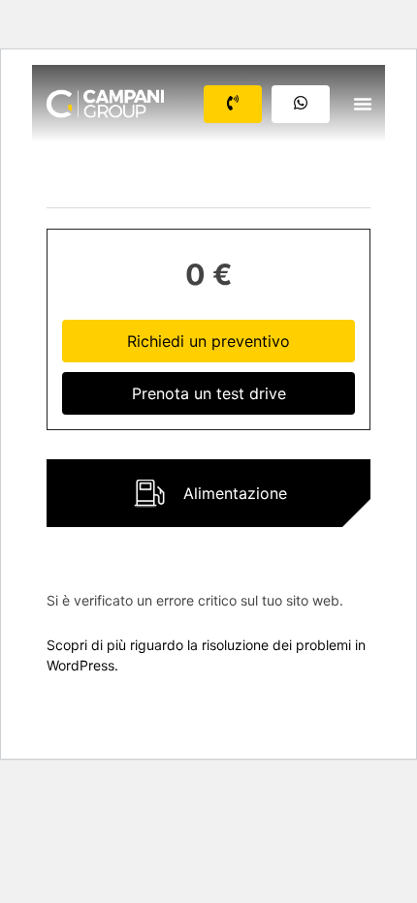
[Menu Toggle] (362, 103)
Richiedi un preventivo (208, 341)
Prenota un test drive (209, 393)
